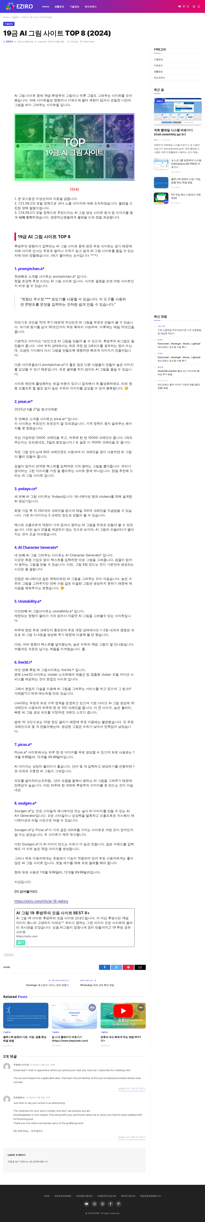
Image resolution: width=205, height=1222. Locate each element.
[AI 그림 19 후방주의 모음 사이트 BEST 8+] (74, 927)
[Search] (194, 6)
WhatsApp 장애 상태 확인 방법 (97, 985)
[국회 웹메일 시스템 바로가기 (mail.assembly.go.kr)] (178, 111)
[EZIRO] (19, 6)
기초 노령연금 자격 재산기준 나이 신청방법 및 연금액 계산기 (179, 332)
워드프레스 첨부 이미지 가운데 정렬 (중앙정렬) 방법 (179, 386)
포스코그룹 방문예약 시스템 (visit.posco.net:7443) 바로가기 (186, 164)
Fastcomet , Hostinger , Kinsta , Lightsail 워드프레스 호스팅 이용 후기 (179, 345)
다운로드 (158, 65)
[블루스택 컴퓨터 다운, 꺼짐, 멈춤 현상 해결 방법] (25, 1015)
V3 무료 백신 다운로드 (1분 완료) (186, 196)
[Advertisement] (74, 70)
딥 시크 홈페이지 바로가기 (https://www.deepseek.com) (70, 1038)
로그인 (33, 1161)
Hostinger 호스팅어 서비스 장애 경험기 (47, 985)
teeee (160, 353)
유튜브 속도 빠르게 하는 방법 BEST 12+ (121, 1038)
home (6, 17)
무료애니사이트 (21, 1064)
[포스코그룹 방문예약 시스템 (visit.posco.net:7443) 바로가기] (161, 163)
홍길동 (160, 367)
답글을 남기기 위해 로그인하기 (132, 1088)
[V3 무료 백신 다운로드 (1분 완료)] (161, 198)
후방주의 (9, 954)
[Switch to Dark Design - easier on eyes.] (198, 6)
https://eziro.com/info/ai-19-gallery (41, 901)
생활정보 (59, 6)
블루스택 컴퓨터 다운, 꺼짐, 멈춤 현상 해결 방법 (24, 1038)
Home (45, 6)
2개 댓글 (74, 41)
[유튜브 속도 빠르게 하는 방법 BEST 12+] (123, 1015)
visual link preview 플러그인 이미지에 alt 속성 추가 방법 (178, 372)
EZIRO (9, 41)
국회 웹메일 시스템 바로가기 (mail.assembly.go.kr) (173, 132)
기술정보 (74, 6)
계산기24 (161, 326)
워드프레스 (91, 6)
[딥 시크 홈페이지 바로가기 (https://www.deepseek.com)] (74, 1015)
